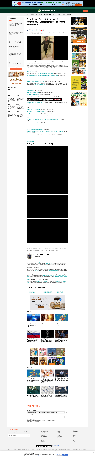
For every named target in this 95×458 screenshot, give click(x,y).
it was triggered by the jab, (40, 84)
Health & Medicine (39, 14)
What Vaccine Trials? (31, 141)
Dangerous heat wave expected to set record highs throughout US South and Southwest (47, 324)
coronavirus (44, 32)
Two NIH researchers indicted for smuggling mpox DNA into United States (15, 54)
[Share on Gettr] (41, 30)
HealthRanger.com (46, 290)
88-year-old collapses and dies (33, 92)
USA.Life (74, 441)
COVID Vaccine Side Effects (32, 124)
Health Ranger (31, 17)
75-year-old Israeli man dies (32, 88)
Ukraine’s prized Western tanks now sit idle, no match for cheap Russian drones (16, 63)
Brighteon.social (32, 292)
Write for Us (43, 435)
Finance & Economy (47, 14)
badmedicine (34, 32)
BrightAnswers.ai (59, 436)
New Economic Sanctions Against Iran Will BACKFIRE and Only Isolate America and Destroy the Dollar (20, 115)
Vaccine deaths (61, 32)
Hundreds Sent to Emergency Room (33, 109)
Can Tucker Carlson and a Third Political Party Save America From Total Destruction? (12, 107)
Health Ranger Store (60, 432)
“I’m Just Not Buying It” (31, 134)
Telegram (74, 432)
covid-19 (47, 32)
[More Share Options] (44, 30)
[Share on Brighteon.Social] (28, 30)
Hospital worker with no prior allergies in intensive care (37, 96)
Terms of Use (43, 441)
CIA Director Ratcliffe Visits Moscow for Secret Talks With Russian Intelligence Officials (15, 24)
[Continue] (28, 435)
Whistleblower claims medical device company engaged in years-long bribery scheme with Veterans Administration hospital (33, 396)
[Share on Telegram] (35, 30)
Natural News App (59, 435)
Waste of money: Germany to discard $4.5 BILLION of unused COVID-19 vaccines (46, 396)
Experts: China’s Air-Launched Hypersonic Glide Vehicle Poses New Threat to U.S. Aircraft (15, 59)
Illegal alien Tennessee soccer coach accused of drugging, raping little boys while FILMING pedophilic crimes (47, 341)
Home (24, 14)
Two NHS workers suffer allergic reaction (34, 129)
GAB (73, 440)
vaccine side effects (32, 33)
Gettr (73, 436)
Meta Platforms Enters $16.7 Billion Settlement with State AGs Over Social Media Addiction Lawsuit (16, 38)
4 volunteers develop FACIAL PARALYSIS (34, 102)
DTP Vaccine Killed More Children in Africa (46, 73)
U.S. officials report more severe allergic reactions (36, 111)
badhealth (30, 32)
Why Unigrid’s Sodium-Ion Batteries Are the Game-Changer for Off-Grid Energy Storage (16, 42)
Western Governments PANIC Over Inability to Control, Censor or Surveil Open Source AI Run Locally (20, 99)
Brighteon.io (74, 430)
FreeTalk (74, 437)
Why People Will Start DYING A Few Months (45, 139)
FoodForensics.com (61, 290)
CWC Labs (37, 270)
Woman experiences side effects (33, 122)
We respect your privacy (11, 437)
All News (58, 431)
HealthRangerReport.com (47, 291)
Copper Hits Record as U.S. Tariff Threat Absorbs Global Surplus (14, 50)
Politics (27, 14)
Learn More (59, 454)
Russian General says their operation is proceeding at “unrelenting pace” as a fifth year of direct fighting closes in (15, 29)
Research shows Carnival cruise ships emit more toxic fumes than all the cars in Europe (61, 396)
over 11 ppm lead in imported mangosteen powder (44, 277)
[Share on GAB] (37, 30)
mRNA (54, 32)
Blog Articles (59, 437)
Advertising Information (44, 437)
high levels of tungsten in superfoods (60, 276)
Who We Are (43, 430)
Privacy (30, 449)
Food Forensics (49, 263)
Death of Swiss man (30, 90)
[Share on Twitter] (32, 30)
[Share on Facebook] (30, 30)
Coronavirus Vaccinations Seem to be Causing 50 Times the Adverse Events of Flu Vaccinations (45, 131)
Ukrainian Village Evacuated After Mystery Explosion (15, 47)
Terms (33, 449)
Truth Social (74, 435)
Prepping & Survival (57, 14)
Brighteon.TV (31, 291)
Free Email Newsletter (44, 432)
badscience (39, 32)
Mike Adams (34, 27)
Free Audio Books (60, 291)
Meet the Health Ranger (44, 431)
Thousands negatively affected (33, 94)
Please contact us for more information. (33, 421)
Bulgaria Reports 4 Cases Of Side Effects (35, 127)
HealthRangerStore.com (47, 292)
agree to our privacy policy (35, 455)
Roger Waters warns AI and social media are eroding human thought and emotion (16, 33)
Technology (69, 14)
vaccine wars (38, 33)
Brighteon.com (31, 290)
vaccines (42, 33)
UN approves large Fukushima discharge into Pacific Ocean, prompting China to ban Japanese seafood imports (61, 324)
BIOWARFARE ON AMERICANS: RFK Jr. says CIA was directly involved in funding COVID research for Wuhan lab (61, 380)
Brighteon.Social (75, 431)
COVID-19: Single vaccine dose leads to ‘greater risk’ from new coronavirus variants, (43, 115)
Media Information (44, 436)
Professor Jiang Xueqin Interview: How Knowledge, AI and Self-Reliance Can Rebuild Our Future (12, 115)
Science (64, 14)
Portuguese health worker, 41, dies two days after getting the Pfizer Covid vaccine (42, 75)
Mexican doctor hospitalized (32, 79)
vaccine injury (36, 250)
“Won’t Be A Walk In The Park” (52, 137)
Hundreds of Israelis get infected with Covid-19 (36, 81)
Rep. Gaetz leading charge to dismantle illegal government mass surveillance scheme (61, 340)
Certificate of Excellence (53, 270)
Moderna (50, 32)
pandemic (57, 32)
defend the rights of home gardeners (43, 281)
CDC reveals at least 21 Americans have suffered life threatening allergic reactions (42, 119)
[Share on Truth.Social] (39, 30)
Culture (32, 14)
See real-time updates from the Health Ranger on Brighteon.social (43, 257)
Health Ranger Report (12, 87)
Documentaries (60, 292)
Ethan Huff (32, 338)
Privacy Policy (43, 440)
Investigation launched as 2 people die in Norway (36, 106)
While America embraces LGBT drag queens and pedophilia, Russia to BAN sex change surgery (33, 340)
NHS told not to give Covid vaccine (33, 113)
